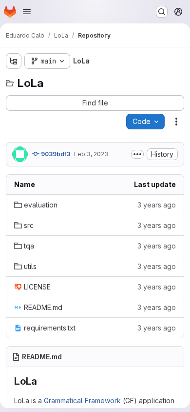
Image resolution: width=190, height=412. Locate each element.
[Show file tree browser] (13, 61)
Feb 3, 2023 (91, 154)
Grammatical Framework (82, 400)
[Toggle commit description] (137, 154)
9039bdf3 (54, 154)
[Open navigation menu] (27, 12)
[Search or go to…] (162, 12)
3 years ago (156, 205)
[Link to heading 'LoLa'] (42, 381)
